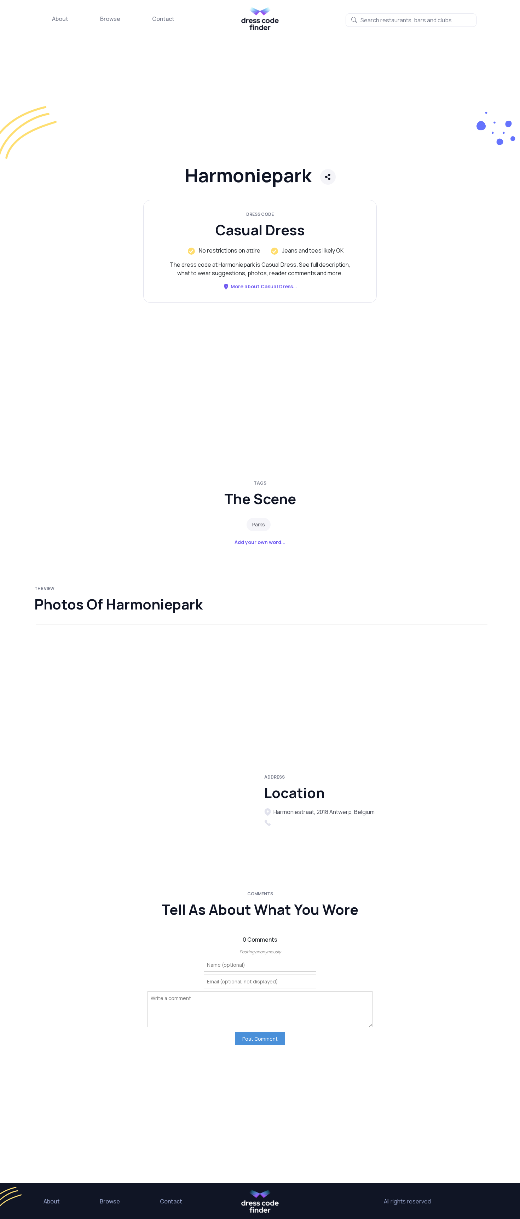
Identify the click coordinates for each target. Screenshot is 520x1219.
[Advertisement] (212, 104)
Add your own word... (260, 542)
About (60, 19)
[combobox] (411, 20)
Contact (163, 19)
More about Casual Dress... (264, 286)
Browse (110, 19)
